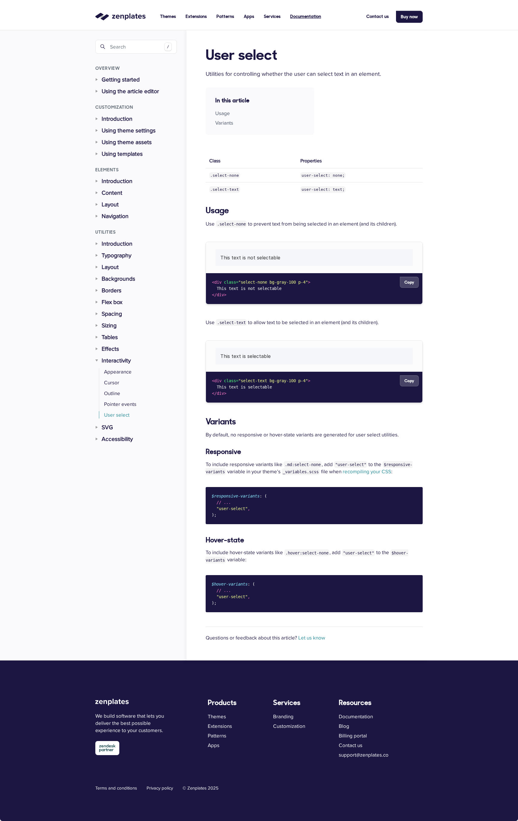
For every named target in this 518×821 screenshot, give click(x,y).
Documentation (305, 16)
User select (117, 414)
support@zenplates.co (364, 754)
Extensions (196, 16)
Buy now (409, 16)
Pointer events (120, 404)
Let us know (311, 637)
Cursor (111, 382)
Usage (222, 113)
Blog (344, 726)
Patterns (225, 16)
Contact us (377, 16)
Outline (112, 393)
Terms (116, 788)
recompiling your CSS (367, 471)
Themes (168, 16)
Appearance (118, 371)
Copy (409, 282)
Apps (249, 16)
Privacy (160, 788)
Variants (224, 122)
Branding (283, 716)
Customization (289, 726)
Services (272, 16)
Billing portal (353, 735)
